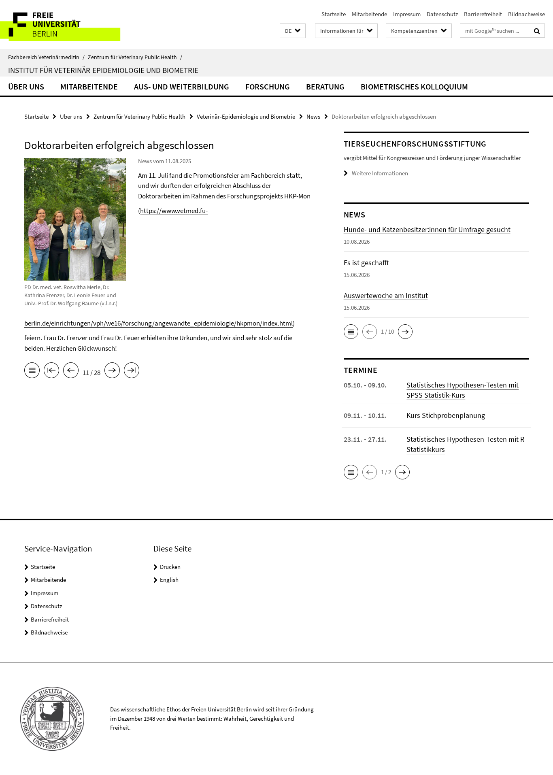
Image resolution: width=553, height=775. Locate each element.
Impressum (407, 14)
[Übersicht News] (32, 372)
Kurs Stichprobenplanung (445, 415)
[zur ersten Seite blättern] (51, 372)
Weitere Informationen (380, 173)
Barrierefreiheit (483, 14)
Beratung (325, 86)
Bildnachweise (526, 14)
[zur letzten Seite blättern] (131, 372)
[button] (293, 30)
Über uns (26, 86)
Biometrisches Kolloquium (414, 86)
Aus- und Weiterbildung (181, 86)
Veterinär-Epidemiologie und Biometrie (246, 116)
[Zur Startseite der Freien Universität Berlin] (68, 24)
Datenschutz (442, 14)
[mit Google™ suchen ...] (537, 30)
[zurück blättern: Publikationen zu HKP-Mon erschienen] (71, 372)
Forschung (267, 86)
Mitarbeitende (369, 14)
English (169, 579)
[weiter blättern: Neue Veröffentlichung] (112, 372)
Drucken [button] (170, 567)
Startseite (333, 14)
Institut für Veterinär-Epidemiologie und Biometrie (103, 70)
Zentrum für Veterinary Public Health (135, 57)
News (313, 116)
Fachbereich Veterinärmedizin (46, 57)
